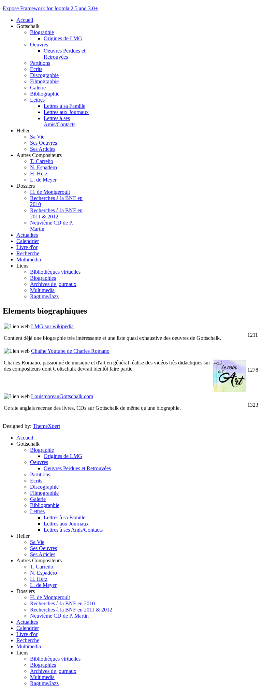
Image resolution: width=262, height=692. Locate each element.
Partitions (40, 63)
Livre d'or (27, 247)
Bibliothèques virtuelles (55, 272)
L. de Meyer (43, 180)
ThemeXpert (46, 426)
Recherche (27, 253)
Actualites (27, 235)
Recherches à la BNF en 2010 (62, 603)
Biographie (42, 32)
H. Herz (38, 173)
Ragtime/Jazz (44, 296)
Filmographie (44, 81)
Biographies (43, 278)
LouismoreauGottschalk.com (62, 396)
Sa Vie (37, 137)
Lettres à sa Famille (64, 106)
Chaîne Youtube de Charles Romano (70, 351)
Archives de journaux (53, 284)
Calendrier (27, 241)
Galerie (38, 87)
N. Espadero (43, 167)
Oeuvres (39, 44)
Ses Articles (42, 149)
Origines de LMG (63, 38)
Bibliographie (44, 94)
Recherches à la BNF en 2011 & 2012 (56, 213)
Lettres (37, 100)
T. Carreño (41, 161)
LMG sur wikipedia (52, 326)
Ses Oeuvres (43, 143)
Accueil (24, 20)
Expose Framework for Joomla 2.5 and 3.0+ (50, 8)
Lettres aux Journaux (66, 112)
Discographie (44, 75)
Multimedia (28, 259)
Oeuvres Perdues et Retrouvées (64, 54)
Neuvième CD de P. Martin (59, 616)
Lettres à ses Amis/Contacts (59, 121)
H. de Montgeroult (50, 192)
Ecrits (36, 69)
